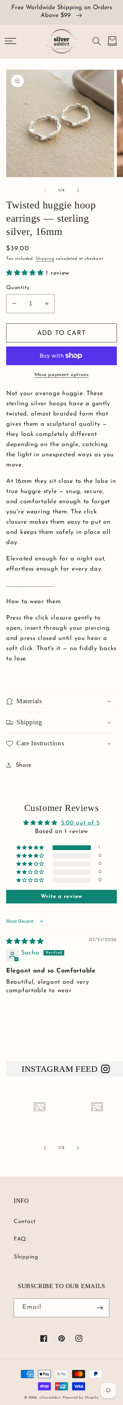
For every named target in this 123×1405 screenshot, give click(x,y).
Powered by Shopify (81, 1398)
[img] (25, 942)
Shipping (45, 259)
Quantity (18, 287)
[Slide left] (45, 190)
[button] (10, 41)
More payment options (62, 374)
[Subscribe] (100, 1307)
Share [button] (24, 765)
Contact (25, 1221)
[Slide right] (77, 190)
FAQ (20, 1239)
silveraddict (50, 1398)
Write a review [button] (61, 896)
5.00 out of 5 (80, 823)
